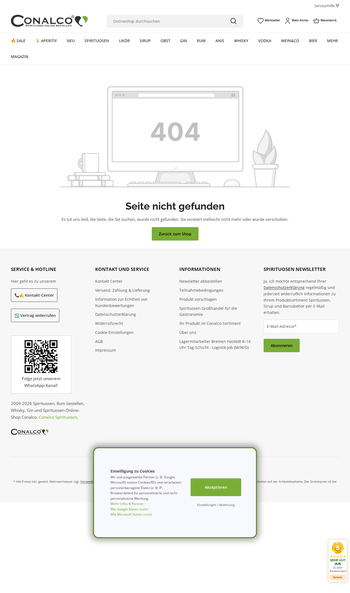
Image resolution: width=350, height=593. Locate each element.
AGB (99, 341)
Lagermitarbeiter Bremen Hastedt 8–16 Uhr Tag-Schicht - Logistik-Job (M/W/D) (215, 344)
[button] (338, 557)
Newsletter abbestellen (200, 281)
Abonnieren (282, 345)
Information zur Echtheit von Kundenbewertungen (121, 302)
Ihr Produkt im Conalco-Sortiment (210, 323)
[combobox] (165, 21)
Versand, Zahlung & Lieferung (122, 290)
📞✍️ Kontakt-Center (34, 295)
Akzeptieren (216, 487)
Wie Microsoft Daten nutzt (131, 514)
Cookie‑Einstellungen (114, 332)
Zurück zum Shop (175, 233)
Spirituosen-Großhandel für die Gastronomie (208, 311)
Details (337, 577)
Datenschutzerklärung (115, 314)
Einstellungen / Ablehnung (216, 505)
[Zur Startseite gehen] (49, 21)
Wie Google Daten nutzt (129, 509)
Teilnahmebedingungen (201, 290)
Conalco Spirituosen (58, 417)
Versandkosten (91, 481)
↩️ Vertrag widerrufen (35, 315)
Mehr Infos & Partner (127, 503)
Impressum (105, 350)
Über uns (187, 332)
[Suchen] (233, 21)
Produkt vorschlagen (198, 299)
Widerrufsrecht (109, 323)
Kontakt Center (108, 281)
